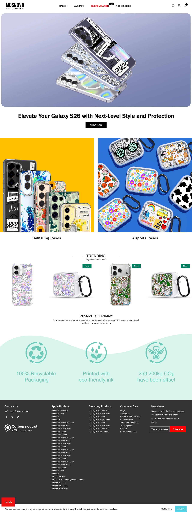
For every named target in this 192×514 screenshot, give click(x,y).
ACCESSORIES (123, 6)
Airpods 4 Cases (58, 476)
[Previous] (7, 72)
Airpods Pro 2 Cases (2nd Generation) (67, 479)
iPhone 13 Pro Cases (60, 464)
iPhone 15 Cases (58, 446)
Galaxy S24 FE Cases (98, 431)
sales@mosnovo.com (18, 411)
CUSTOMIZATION (102, 5)
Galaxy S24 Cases (97, 422)
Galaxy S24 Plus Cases (99, 425)
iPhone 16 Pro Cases (60, 425)
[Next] (185, 72)
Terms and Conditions (129, 422)
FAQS (122, 410)
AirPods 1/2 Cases (59, 488)
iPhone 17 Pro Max (59, 410)
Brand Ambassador (128, 431)
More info (166, 509)
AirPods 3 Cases (58, 482)
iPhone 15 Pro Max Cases (62, 437)
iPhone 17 (55, 416)
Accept (181, 509)
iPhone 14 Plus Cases (61, 455)
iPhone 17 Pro (57, 413)
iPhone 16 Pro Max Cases (62, 422)
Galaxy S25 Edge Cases (99, 419)
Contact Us (125, 413)
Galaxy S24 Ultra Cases (99, 428)
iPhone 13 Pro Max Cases (62, 461)
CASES (62, 6)
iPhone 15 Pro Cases (60, 440)
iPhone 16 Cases (58, 431)
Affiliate (123, 428)
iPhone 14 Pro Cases (60, 452)
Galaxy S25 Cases (97, 416)
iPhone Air (55, 419)
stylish (154, 418)
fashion (161, 418)
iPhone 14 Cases (58, 458)
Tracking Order (126, 425)
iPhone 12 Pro (57, 470)
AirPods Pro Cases (59, 485)
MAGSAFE (79, 6)
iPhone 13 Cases (58, 467)
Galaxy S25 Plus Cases (99, 413)
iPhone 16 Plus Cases (61, 428)
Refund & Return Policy (130, 416)
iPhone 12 (55, 473)
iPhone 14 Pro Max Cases (62, 449)
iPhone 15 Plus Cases (61, 443)
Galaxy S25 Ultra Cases (99, 410)
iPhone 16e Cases (59, 434)
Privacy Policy (126, 419)
